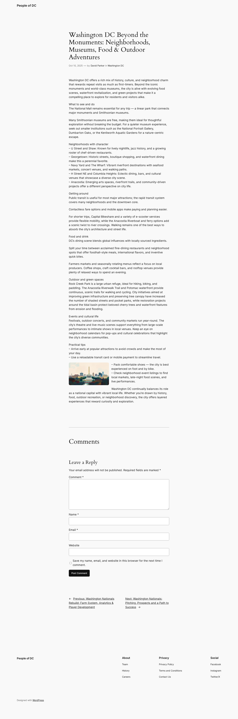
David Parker (97, 65)
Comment (76, 477)
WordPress (38, 700)
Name (74, 514)
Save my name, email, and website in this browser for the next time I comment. (117, 563)
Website (74, 545)
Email (73, 529)
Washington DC (116, 65)
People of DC (26, 5)
